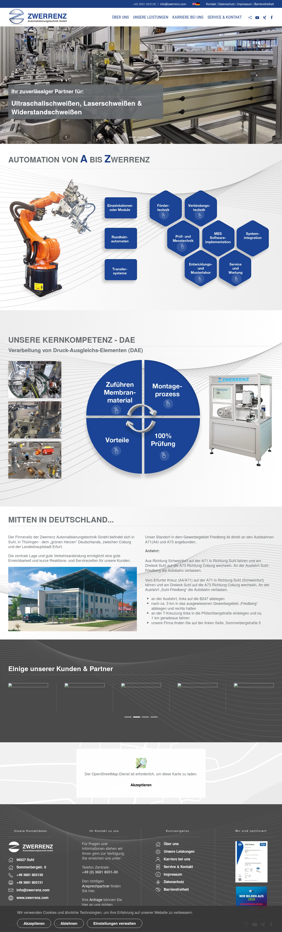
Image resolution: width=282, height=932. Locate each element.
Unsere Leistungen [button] (150, 17)
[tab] (128, 717)
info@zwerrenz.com (173, 4)
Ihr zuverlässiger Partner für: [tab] (149, 137)
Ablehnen (68, 923)
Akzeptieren (141, 785)
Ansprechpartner (96, 885)
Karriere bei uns (187, 17)
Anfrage (95, 899)
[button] (164, 215)
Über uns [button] (120, 17)
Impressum (244, 4)
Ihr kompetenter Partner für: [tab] (132, 137)
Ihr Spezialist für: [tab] (141, 137)
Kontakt (211, 4)
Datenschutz (226, 4)
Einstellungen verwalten (114, 923)
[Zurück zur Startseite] (38, 17)
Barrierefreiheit (264, 4)
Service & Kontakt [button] (224, 17)
